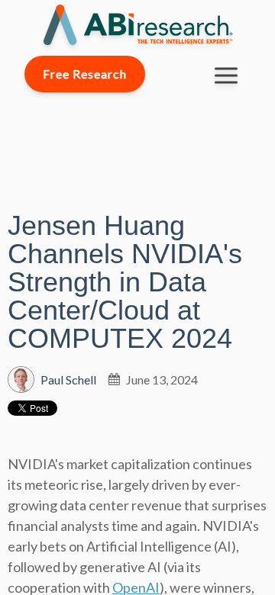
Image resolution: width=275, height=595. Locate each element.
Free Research (85, 73)
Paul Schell (68, 379)
